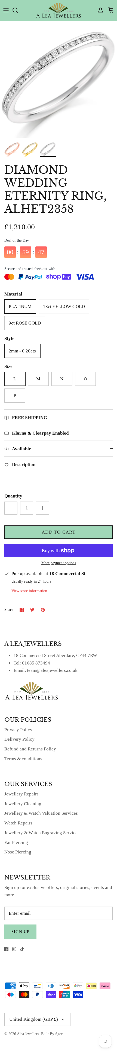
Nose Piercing (17, 852)
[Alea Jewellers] (58, 10)
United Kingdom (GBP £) (33, 1019)
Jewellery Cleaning (22, 803)
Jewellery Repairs (21, 794)
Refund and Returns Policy (30, 749)
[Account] (99, 10)
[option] (58, 79)
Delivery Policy (19, 739)
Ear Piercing (16, 842)
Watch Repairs (18, 823)
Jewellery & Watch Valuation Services (41, 813)
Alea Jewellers (28, 1034)
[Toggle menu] (6, 10)
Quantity (13, 496)
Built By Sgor (52, 1034)
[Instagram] (14, 949)
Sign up (20, 931)
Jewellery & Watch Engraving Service (41, 832)
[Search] (18, 10)
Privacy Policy (18, 729)
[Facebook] (6, 949)
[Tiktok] (22, 949)
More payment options (58, 563)
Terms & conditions (23, 758)
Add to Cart (58, 532)
